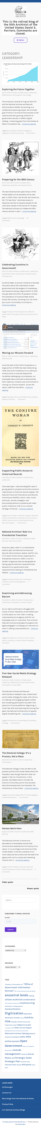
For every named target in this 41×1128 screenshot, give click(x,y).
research (24, 1054)
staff (13, 1058)
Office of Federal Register (29, 795)
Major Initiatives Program (22, 515)
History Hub (18, 397)
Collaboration (23, 93)
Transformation (26, 602)
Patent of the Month (28, 1046)
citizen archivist (13, 999)
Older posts (7, 882)
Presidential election (9, 797)
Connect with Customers (12, 1003)
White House (16, 1065)
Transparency (7, 276)
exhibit (22, 1018)
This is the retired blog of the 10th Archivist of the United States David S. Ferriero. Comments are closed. (20, 27)
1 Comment (21, 399)
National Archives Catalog (17, 1033)
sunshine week (25, 1061)
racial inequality (28, 640)
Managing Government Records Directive (16, 1030)
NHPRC (4, 520)
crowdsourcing (27, 1003)
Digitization (6, 133)
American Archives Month (28, 991)
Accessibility (11, 131)
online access (12, 720)
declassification (13, 1009)
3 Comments (21, 523)
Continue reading (29, 124)
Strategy (5, 723)
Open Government (8, 274)
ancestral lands (16, 995)
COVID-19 (10, 867)
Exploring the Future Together (18, 89)
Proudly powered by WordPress (14, 1122)
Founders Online (17, 1022)
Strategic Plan (12, 1061)
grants (9, 515)
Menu (21, 40)
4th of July (17, 991)
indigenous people (24, 1025)
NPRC (23, 869)
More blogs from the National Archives (18, 1098)
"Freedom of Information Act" (14, 984)
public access (13, 520)
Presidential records (14, 579)
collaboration (29, 1000)
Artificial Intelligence (24, 131)
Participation (17, 95)
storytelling (31, 720)
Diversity (11, 640)
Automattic (21, 1124)
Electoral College (13, 795)
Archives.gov (7, 1087)
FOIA (7, 1021)
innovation (8, 1028)
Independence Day (10, 1025)
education (28, 1014)
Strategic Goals (23, 1057)
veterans (29, 869)
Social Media (16, 685)
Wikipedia (26, 1065)
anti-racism (11, 638)
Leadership (33, 93)
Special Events (26, 185)
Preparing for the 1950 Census (18, 179)
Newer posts (33, 888)
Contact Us (6, 1093)
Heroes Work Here (11, 828)
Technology (27, 95)
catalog (10, 397)
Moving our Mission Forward (17, 353)
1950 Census (11, 218)
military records (20, 867)
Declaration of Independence (14, 1006)
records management (18, 582)
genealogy (20, 218)
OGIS (28, 314)
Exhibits (28, 1017)
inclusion (18, 640)
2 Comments (30, 133)
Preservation (8, 1050)
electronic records (12, 1018)
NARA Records (7, 95)
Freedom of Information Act (17, 312)
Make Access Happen (30, 397)
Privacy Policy (7, 1104)
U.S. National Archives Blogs (13, 1110)
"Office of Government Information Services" (19, 987)
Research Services (8, 399)
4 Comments (23, 797)
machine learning (17, 133)
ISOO (12, 1028)
